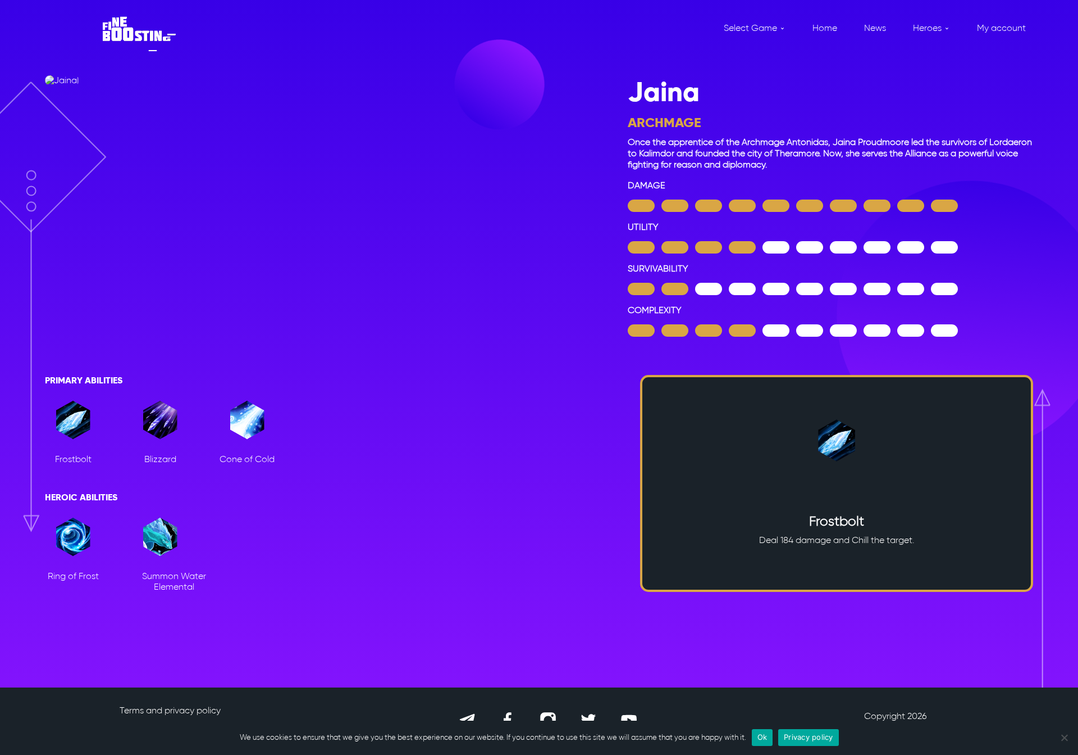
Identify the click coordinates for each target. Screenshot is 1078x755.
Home (824, 27)
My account (1001, 27)
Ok (762, 737)
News (875, 27)
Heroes (927, 27)
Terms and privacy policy (170, 710)
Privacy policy (808, 737)
